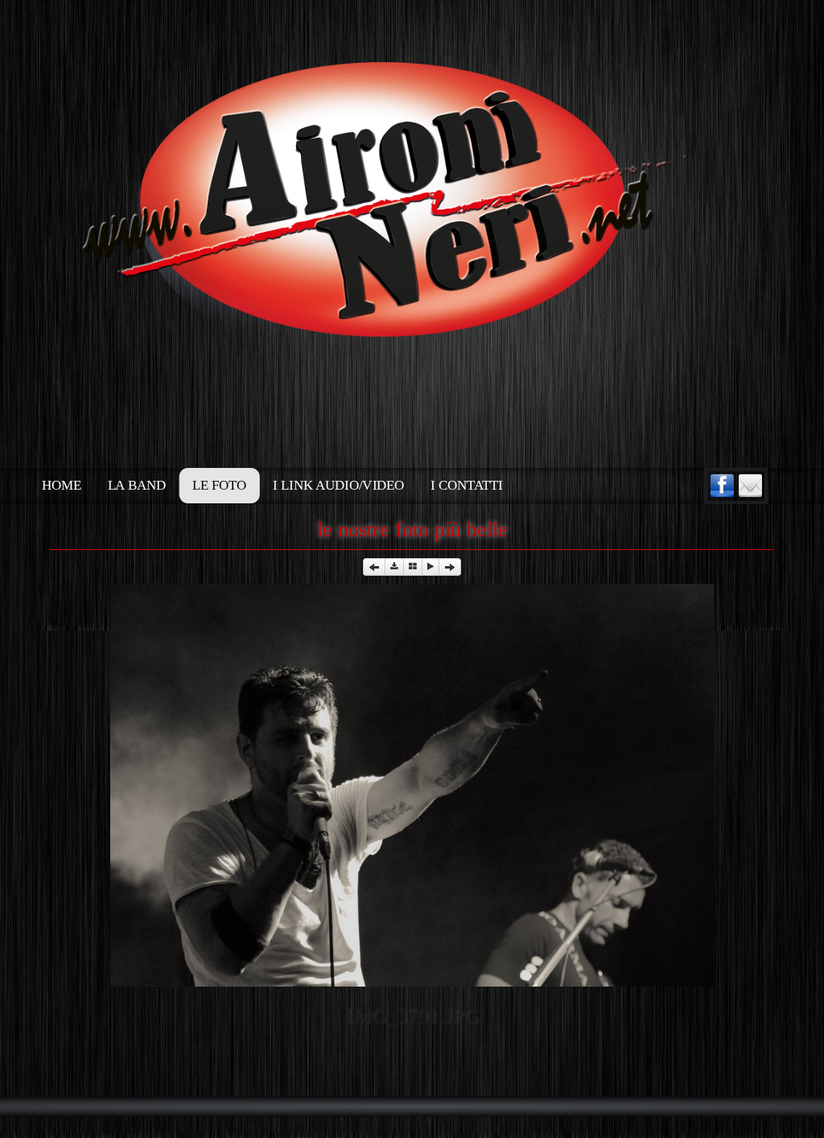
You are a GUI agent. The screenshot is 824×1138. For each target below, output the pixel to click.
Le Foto (219, 485)
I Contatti (466, 485)
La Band (137, 485)
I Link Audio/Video (338, 485)
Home (61, 485)
